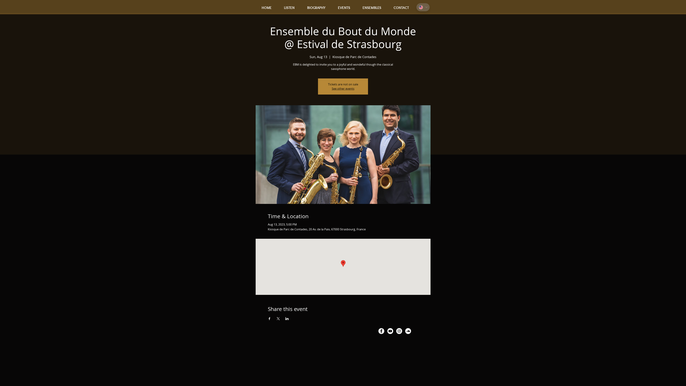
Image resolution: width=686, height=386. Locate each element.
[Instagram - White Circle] (399, 331)
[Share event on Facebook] (269, 318)
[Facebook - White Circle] (381, 331)
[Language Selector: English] (423, 7)
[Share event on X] (278, 318)
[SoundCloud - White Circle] (408, 331)
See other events (343, 89)
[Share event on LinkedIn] (287, 318)
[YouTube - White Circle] (390, 331)
